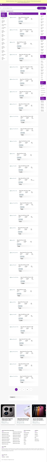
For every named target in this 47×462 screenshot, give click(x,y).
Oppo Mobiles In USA (4, 25)
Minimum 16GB (42, 34)
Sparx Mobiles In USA (3, 58)
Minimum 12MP (42, 67)
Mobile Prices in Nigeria (16, 433)
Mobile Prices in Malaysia (17, 435)
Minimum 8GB (42, 28)
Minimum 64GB (42, 44)
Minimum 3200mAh (42, 105)
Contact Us (36, 435)
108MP (42, 79)
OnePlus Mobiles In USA (3, 47)
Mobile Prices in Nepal (16, 441)
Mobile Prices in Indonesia (6, 435)
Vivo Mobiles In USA (4, 28)
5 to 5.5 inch (43, 90)
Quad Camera (42, 64)
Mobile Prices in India (5, 434)
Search (41, 8)
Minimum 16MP (42, 70)
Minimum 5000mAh (42, 110)
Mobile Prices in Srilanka (17, 436)
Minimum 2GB (42, 16)
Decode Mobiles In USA (3, 51)
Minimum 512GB (42, 53)
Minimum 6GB (42, 25)
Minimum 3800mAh (42, 107)
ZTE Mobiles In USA (4, 55)
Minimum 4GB (42, 22)
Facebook (3, 456)
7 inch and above (42, 95)
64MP (42, 77)
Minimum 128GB (42, 47)
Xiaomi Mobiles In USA (3, 31)
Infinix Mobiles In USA (3, 35)
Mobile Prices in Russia (5, 440)
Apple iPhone (26, 434)
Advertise (36, 434)
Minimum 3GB (42, 19)
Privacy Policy (37, 440)
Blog (35, 437)
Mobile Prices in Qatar (16, 443)
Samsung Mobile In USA (3, 21)
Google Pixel (26, 435)
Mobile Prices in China (5, 432)
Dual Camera (43, 59)
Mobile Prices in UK (16, 438)
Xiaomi (25, 443)
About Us (36, 432)
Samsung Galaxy (26, 432)
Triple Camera (42, 62)
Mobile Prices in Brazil (5, 437)
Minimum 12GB (42, 31)
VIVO (24, 442)
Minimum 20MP (42, 73)
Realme (25, 440)
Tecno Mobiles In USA (3, 39)
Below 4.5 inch (42, 86)
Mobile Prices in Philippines (6, 442)
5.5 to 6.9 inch (43, 92)
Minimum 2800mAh (42, 102)
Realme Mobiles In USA (3, 43)
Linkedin (7, 456)
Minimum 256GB (42, 50)
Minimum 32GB (42, 41)
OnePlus (25, 437)
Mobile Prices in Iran (5, 443)
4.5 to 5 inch (43, 88)
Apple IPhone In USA (4, 18)
